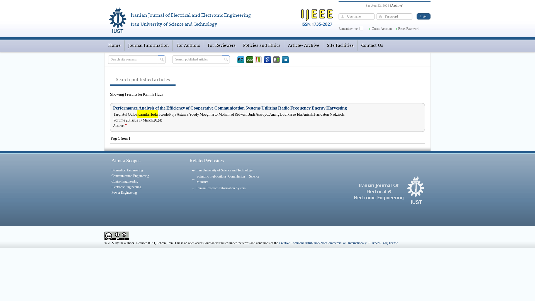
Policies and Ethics (261, 46)
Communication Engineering (130, 176)
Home (114, 46)
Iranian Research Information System (220, 188)
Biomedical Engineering (127, 170)
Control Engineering (124, 181)
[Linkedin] (285, 59)
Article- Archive (303, 46)
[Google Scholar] (267, 59)
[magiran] (258, 59)
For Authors (188, 46)
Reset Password (408, 29)
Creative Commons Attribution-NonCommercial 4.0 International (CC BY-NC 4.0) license (338, 243)
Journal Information (148, 46)
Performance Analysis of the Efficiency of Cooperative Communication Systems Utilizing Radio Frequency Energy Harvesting (230, 108)
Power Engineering (124, 193)
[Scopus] (240, 59)
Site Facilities (340, 46)
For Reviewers (221, 46)
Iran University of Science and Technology (224, 170)
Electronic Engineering (126, 187)
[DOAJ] (249, 59)
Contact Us (372, 46)
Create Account (382, 29)
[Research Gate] (276, 59)
